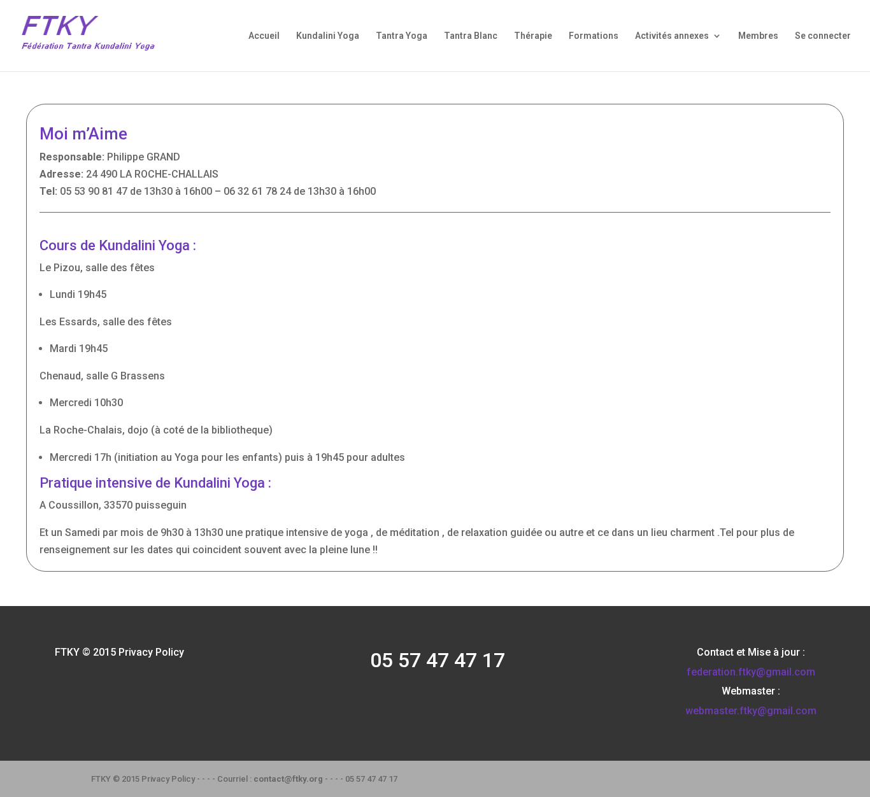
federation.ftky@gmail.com (751, 672)
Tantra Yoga (401, 36)
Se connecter (823, 36)
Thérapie (533, 36)
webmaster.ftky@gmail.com (751, 711)
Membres (758, 36)
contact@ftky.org (288, 779)
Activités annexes (672, 36)
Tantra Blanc (470, 36)
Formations (593, 36)
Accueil (264, 36)
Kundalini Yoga (327, 36)
